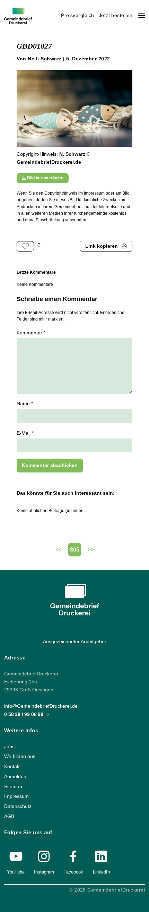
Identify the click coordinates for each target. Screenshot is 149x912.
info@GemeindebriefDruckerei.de (41, 706)
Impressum (16, 796)
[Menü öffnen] (141, 15)
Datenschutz (18, 806)
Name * (25, 403)
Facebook (73, 872)
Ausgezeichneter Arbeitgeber (74, 641)
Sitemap (13, 786)
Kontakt (12, 766)
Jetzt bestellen (116, 15)
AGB (9, 816)
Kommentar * (31, 332)
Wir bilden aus (19, 756)
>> (91, 549)
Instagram (44, 872)
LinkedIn (101, 872)
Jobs (9, 746)
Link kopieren (101, 246)
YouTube (16, 872)
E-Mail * (25, 433)
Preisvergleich (77, 15)
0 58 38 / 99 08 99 (24, 714)
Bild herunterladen (44, 178)
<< (58, 549)
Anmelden (15, 776)
